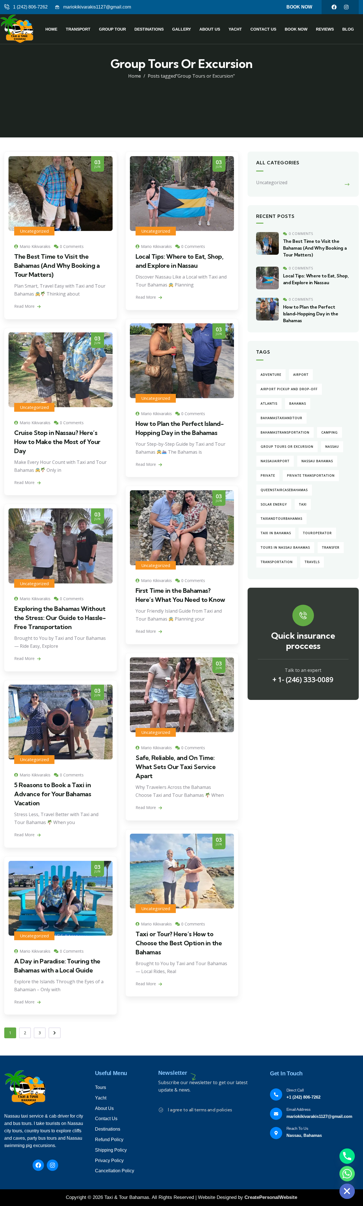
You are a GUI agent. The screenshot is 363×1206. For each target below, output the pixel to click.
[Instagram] (346, 7)
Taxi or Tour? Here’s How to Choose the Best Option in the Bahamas (179, 943)
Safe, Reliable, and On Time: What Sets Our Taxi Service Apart (176, 767)
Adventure (271, 374)
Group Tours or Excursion (287, 446)
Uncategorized (34, 231)
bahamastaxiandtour (281, 418)
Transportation (277, 562)
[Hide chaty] (347, 1191)
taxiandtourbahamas (281, 518)
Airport (301, 374)
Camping (329, 432)
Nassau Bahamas (317, 461)
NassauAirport (275, 461)
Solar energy (274, 504)
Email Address (298, 1109)
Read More (25, 306)
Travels (312, 562)
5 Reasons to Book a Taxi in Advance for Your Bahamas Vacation (52, 794)
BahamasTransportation (285, 432)
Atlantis (269, 403)
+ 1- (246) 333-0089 (303, 679)
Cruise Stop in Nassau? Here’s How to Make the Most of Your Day (57, 442)
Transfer (330, 547)
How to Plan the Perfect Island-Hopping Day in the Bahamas (310, 313)
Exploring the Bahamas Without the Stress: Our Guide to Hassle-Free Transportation (59, 618)
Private (268, 475)
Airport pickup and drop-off (289, 389)
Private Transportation (311, 475)
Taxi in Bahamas (276, 533)
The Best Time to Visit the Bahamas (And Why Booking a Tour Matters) (57, 265)
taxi (303, 504)
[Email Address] (276, 1114)
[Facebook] (334, 7)
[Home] (18, 29)
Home (134, 76)
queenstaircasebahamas (284, 490)
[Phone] (347, 1156)
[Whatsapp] (347, 1173)
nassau (332, 446)
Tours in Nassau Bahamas (285, 547)
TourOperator (317, 533)
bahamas (297, 403)
